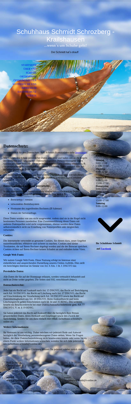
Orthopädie (28, 76)
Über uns (29, 69)
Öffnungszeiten (24, 80)
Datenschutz (27, 91)
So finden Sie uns (24, 84)
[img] (65, 17)
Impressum (29, 88)
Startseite (28, 65)
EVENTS (31, 95)
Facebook (106, 248)
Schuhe (31, 72)
